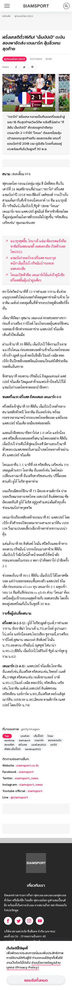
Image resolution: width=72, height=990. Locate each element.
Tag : (7, 736)
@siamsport (19, 797)
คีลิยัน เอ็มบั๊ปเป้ (12, 749)
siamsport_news (26, 778)
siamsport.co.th (27, 765)
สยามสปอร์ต (54, 740)
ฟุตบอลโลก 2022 (23, 16)
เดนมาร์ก (39, 740)
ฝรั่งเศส (23, 745)
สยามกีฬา (9, 745)
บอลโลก (25, 736)
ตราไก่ (53, 745)
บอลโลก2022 (38, 745)
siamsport (24, 740)
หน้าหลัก (6, 16)
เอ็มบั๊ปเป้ (38, 736)
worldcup (9, 740)
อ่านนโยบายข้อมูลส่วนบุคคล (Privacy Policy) (33, 965)
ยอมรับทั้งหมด (36, 980)
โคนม (50, 736)
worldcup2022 (33, 749)
